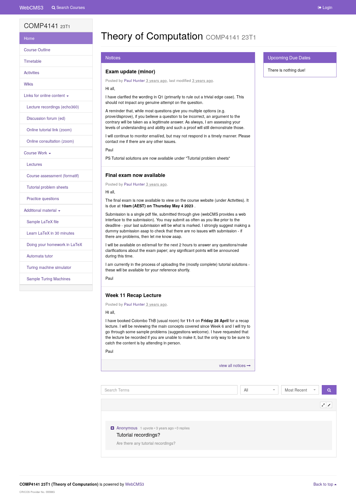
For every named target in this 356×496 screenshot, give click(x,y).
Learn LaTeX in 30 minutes (50, 233)
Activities (31, 72)
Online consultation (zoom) (50, 141)
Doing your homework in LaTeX (54, 244)
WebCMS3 (31, 7)
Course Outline (37, 49)
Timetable (32, 61)
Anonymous (127, 428)
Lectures (34, 164)
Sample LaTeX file (43, 221)
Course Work (36, 152)
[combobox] (259, 390)
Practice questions (43, 198)
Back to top (323, 484)
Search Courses (70, 7)
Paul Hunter (134, 80)
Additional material (41, 210)
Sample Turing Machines (48, 278)
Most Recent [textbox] (296, 390)
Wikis (28, 84)
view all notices (233, 365)
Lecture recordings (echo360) (53, 107)
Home (29, 38)
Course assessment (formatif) (53, 175)
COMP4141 (41, 25)
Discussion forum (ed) (46, 118)
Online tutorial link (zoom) (49, 129)
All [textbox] (246, 390)
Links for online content (45, 95)
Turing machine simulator (49, 267)
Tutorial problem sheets (47, 187)
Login (327, 7)
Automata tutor (40, 256)
